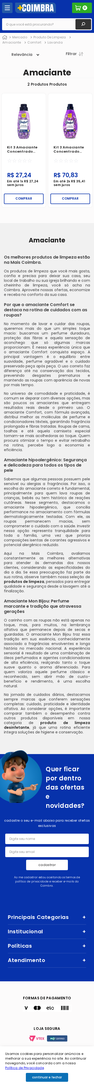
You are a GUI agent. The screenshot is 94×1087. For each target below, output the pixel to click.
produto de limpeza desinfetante (47, 725)
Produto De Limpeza (49, 37)
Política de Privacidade (24, 1068)
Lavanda (55, 42)
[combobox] (47, 24)
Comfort (34, 42)
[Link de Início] (4, 37)
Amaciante (11, 42)
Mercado (19, 37)
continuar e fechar (47, 1077)
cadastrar (47, 865)
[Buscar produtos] (83, 24)
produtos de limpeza (24, 581)
